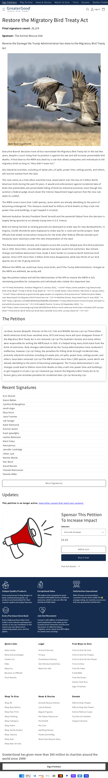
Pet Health (43, 721)
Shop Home (10, 725)
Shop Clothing (11, 716)
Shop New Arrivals (13, 743)
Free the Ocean (79, 677)
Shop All (8, 702)
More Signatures (54, 483)
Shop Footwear (12, 721)
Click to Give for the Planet (84, 659)
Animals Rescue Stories (49, 702)
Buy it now (83, 557)
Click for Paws (78, 668)
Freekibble (77, 673)
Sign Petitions (9, 2)
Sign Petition (54, 766)
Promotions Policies (47, 659)
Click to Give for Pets (81, 650)
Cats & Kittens (44, 707)
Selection (65, 526)
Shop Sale (9, 739)
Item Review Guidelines (49, 663)
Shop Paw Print (12, 711)
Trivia (75, 2)
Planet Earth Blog (46, 734)
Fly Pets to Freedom (81, 716)
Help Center (10, 650)
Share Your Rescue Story (49, 739)
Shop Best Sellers (13, 707)
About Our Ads (44, 668)
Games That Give (80, 682)
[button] (3, 9)
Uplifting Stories (45, 730)
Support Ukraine (79, 721)
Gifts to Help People (81, 702)
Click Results (10, 677)
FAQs (7, 663)
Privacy (41, 654)
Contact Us (10, 659)
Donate (85, 2)
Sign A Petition (79, 686)
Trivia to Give (78, 663)
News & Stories (43, 2)
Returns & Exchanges (14, 654)
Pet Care (42, 725)
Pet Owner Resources (48, 716)
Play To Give (26, 2)
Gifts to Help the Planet (83, 707)
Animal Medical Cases (82, 711)
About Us (9, 668)
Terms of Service (46, 650)
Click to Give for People (83, 654)
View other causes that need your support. (61, 503)
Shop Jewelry (11, 734)
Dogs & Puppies (45, 711)
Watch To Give (62, 2)
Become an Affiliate (14, 673)
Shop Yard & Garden (14, 730)
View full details (69, 566)
